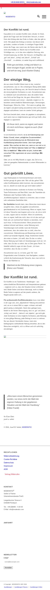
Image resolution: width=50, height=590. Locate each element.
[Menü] (43, 17)
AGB (6, 469)
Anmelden (8, 568)
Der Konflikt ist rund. (16, 29)
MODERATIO (27, 427)
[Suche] (37, 17)
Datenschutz (9, 463)
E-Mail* (6, 558)
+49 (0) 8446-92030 (17, 2)
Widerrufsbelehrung (11, 456)
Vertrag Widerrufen (12, 474)
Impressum (8, 466)
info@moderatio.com (33, 2)
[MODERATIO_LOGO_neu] (21, 17)
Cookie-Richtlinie (10, 459)
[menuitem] (37, 17)
